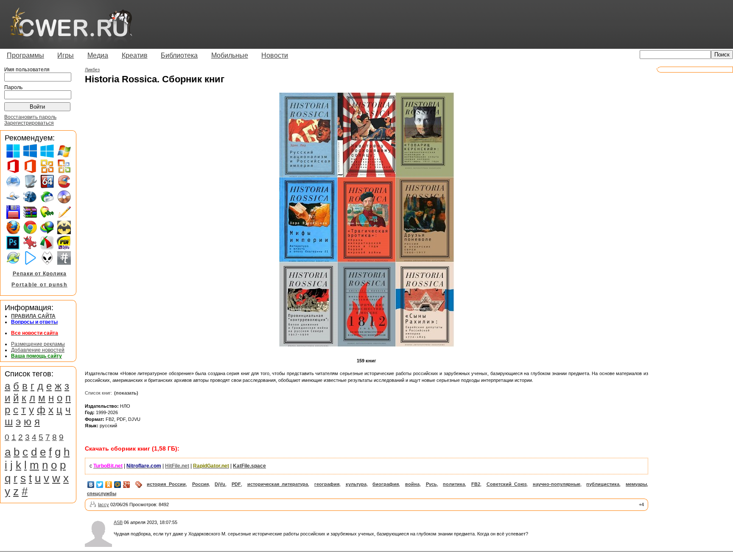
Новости (274, 55)
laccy (103, 504)
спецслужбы (101, 493)
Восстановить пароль (30, 117)
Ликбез (92, 69)
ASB (118, 522)
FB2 (475, 484)
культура (356, 484)
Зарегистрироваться (29, 123)
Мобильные (229, 55)
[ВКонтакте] (91, 484)
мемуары (636, 484)
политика (454, 484)
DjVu (220, 484)
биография (385, 484)
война (412, 484)
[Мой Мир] (117, 484)
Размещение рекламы (38, 344)
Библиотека (179, 55)
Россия (200, 484)
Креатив (135, 55)
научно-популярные (556, 484)
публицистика (602, 484)
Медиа (97, 55)
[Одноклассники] (108, 484)
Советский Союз (507, 484)
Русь (431, 484)
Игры (65, 55)
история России (166, 484)
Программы (25, 55)
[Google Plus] (126, 484)
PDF (236, 484)
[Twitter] (99, 484)
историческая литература (277, 484)
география (326, 484)
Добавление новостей (37, 350)
